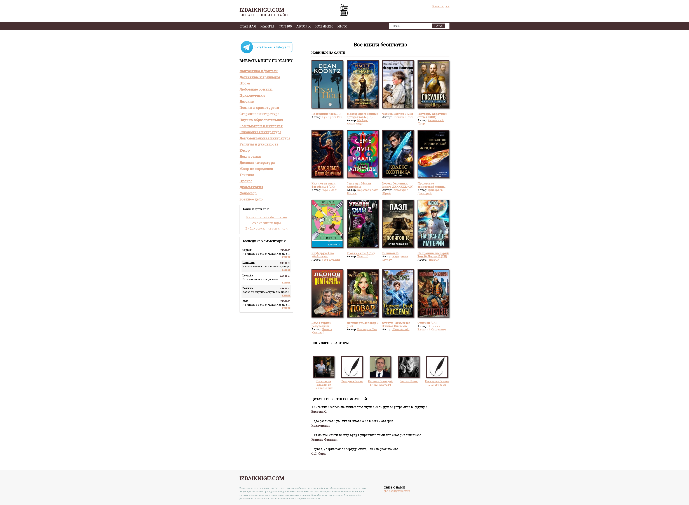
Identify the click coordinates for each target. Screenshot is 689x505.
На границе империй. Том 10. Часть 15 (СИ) (433, 254)
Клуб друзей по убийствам (322, 254)
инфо (342, 26)
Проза (245, 83)
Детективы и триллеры (260, 77)
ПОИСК (438, 25)
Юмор (245, 150)
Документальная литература (265, 138)
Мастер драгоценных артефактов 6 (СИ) (362, 115)
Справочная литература (260, 132)
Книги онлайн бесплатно (266, 217)
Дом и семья (250, 156)
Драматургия (251, 187)
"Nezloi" (362, 256)
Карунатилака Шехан (362, 191)
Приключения (252, 95)
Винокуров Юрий (395, 191)
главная (248, 26)
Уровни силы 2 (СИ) (361, 253)
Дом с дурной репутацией (321, 324)
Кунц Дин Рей (332, 117)
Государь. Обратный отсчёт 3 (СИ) (432, 115)
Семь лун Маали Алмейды (359, 185)
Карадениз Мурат (395, 257)
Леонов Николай (321, 330)
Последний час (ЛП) (326, 113)
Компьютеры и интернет (261, 126)
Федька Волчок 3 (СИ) (397, 113)
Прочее (246, 181)
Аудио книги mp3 (266, 223)
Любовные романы (256, 89)
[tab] (266, 71)
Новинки (324, 26)
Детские (247, 101)
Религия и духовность (259, 144)
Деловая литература (257, 162)
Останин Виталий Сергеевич (432, 327)
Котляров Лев (367, 329)
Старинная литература (259, 114)
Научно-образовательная (261, 120)
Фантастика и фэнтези (259, 71)
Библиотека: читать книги (266, 228)
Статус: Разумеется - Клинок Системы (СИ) (397, 326)
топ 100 (285, 26)
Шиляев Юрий (402, 117)
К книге (286, 257)
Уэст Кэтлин (331, 259)
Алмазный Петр (431, 121)
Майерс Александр (357, 121)
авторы (303, 26)
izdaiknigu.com (262, 9)
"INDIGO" (434, 259)
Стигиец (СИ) (427, 323)
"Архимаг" (329, 190)
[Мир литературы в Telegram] (266, 53)
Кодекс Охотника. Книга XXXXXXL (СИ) (397, 185)
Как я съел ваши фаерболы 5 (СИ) (323, 185)
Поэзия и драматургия (259, 107)
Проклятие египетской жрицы (432, 185)
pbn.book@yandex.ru (397, 491)
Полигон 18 (390, 253)
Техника (247, 175)
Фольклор (248, 193)
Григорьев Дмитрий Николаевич (430, 193)
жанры (267, 26)
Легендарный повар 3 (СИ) (362, 324)
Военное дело (251, 199)
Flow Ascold (400, 329)
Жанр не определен (256, 168)
